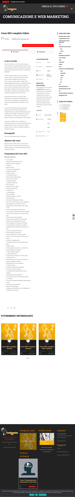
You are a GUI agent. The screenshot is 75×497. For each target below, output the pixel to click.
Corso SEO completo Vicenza (28, 347)
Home (2, 25)
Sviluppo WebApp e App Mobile (66, 93)
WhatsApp (5, 1)
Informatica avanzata (64, 55)
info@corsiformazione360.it (18, 1)
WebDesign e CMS (63, 95)
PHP (61, 79)
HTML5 (61, 51)
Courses (9, 25)
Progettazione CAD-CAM (64, 88)
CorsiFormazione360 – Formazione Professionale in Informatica (47, 449)
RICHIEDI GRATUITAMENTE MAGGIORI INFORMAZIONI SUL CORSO (38, 45)
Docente (6, 37)
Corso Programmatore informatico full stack (28, 481)
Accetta (32, 494)
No (36, 494)
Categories (14, 37)
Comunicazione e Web (64, 38)
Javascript (61, 62)
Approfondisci (9, 331)
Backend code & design (64, 36)
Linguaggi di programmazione (66, 68)
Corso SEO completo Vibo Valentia (47, 347)
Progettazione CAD (63, 86)
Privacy (58, 448)
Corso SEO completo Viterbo (9, 347)
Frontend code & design (65, 46)
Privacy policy (42, 494)
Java (60, 60)
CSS (60, 44)
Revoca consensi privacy (62, 451)
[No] (73, 493)
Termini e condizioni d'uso (63, 455)
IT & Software (62, 57)
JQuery (60, 64)
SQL (61, 82)
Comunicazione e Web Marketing (20, 39)
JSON (60, 66)
